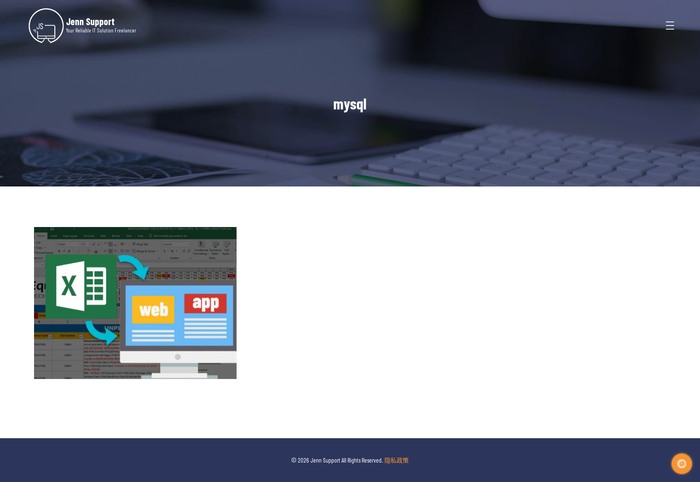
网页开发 (135, 330)
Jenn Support (90, 21)
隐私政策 (396, 460)
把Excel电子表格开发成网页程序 (135, 318)
